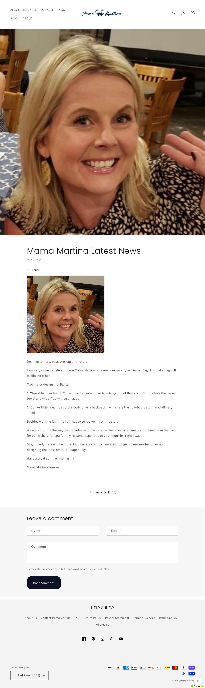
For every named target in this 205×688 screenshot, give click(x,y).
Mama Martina (187, 680)
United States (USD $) (27, 675)
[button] (174, 13)
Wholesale (102, 624)
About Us (31, 618)
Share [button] (35, 270)
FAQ (77, 618)
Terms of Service (144, 618)
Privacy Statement (117, 618)
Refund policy (168, 618)
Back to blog (105, 492)
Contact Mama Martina (56, 618)
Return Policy (92, 618)
